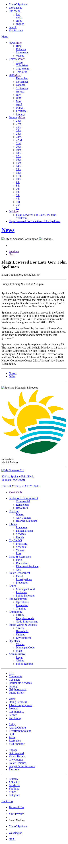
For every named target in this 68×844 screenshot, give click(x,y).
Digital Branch (24, 530)
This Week (22, 65)
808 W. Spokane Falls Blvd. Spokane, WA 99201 (17, 478)
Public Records (24, 663)
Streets (20, 628)
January (20, 114)
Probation (21, 592)
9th (18, 182)
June (18, 97)
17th (18, 156)
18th (18, 153)
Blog (19, 45)
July (18, 94)
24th (18, 133)
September (22, 88)
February (21, 110)
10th (18, 179)
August (20, 91)
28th (18, 120)
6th (18, 192)
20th (18, 146)
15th (18, 162)
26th (18, 127)
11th (18, 175)
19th (18, 149)
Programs (21, 543)
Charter (20, 644)
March (19, 107)
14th (18, 166)
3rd (18, 201)
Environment (23, 637)
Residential (22, 504)
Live (18, 553)
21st (18, 143)
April (19, 104)
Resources (22, 507)
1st (17, 208)
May (18, 101)
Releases (21, 49)
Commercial (23, 501)
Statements (22, 52)
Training (21, 608)
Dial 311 (6, 485)
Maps (19, 650)
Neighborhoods (25, 618)
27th (18, 123)
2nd (18, 205)
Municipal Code (25, 647)
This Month (22, 68)
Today (19, 62)
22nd (19, 140)
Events (20, 537)
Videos (20, 55)
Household (22, 631)
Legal (19, 657)
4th (18, 198)
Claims (20, 660)
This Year (21, 71)
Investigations (24, 579)
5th (18, 195)
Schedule (21, 546)
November (22, 81)
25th (18, 130)
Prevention (22, 582)
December (22, 78)
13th (18, 169)
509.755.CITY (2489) (27, 485)
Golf (18, 569)
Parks (19, 559)
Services (21, 533)
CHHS (20, 615)
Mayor (20, 514)
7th (18, 188)
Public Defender (25, 595)
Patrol (19, 576)
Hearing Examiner (26, 520)
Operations (22, 602)
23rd (18, 136)
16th (18, 159)
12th (18, 172)
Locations (21, 527)
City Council (23, 517)
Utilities (20, 634)
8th (18, 185)
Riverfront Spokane (27, 566)
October (20, 84)
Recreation (22, 563)
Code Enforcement (27, 621)
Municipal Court (25, 589)
